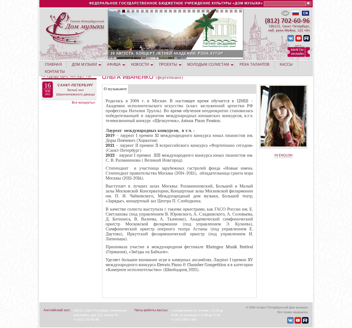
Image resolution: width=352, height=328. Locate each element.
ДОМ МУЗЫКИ (84, 64)
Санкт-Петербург (75, 85)
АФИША (114, 64)
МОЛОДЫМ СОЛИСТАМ (208, 64)
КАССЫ (286, 64)
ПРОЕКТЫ (168, 64)
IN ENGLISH (283, 155)
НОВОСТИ (140, 64)
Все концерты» (83, 102)
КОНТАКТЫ (55, 72)
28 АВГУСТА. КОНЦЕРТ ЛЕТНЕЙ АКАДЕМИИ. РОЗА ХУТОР (167, 53)
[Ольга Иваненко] (283, 150)
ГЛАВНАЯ (53, 64)
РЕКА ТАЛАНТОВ (255, 64)
